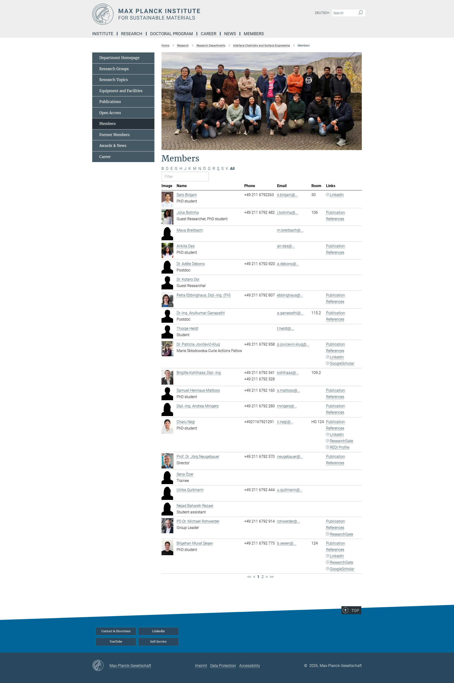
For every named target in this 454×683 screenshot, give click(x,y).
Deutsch (322, 13)
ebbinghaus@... (290, 295)
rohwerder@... (288, 521)
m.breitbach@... (290, 230)
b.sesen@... (286, 543)
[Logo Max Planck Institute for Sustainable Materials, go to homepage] (181, 14)
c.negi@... (285, 422)
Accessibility (249, 665)
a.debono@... (288, 264)
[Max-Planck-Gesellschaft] (100, 665)
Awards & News (113, 145)
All (232, 168)
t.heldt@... (285, 328)
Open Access (110, 113)
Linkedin (158, 631)
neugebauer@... (290, 456)
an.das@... (286, 246)
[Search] (360, 13)
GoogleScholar (342, 363)
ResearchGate (341, 441)
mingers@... (287, 406)
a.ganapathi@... (290, 313)
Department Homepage (119, 58)
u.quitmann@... (290, 490)
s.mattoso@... (288, 390)
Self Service (158, 641)
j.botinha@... (287, 212)
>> (272, 577)
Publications (110, 101)
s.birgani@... (287, 195)
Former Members (114, 135)
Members (107, 123)
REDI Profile (339, 447)
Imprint (201, 665)
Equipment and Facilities (121, 91)
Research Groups (114, 69)
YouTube (116, 641)
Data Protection (223, 665)
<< (249, 577)
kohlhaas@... (288, 372)
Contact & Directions (116, 631)
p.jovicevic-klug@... (293, 344)
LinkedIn (337, 195)
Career (105, 157)
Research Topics (113, 79)
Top (355, 610)
